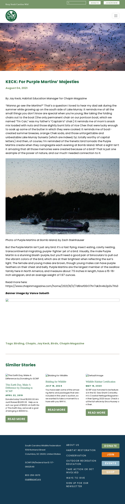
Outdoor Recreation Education (81, 462)
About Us (72, 445)
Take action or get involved (80, 471)
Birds (54, 343)
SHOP (110, 472)
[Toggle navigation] (115, 15)
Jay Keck (43, 343)
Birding (19, 343)
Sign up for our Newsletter (77, 484)
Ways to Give (75, 477)
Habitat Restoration (81, 450)
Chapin (31, 343)
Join (110, 454)
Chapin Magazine (75, 98)
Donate (95, 3)
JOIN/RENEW (111, 3)
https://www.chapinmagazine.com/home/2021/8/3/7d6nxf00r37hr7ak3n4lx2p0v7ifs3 (62, 286)
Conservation (76, 455)
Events (110, 463)
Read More (16, 419)
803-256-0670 (32, 475)
